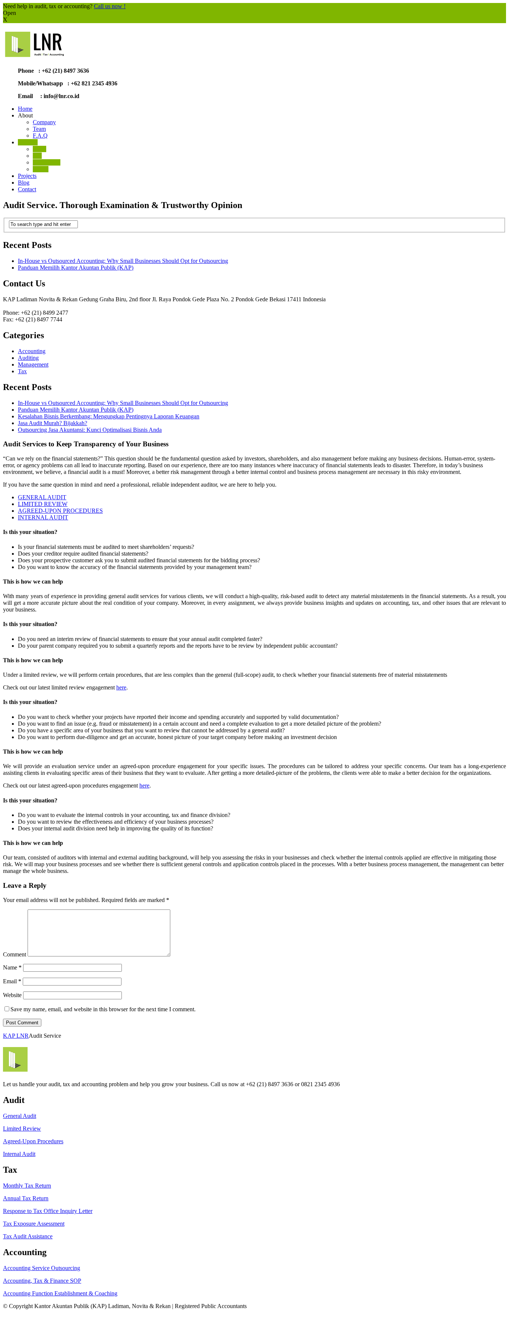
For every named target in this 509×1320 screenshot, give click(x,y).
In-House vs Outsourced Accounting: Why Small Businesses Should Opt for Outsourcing (123, 261)
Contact (27, 189)
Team (39, 129)
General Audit (19, 1116)
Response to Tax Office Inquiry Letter (47, 1211)
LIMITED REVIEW (42, 504)
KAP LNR (16, 1036)
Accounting (46, 162)
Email (12, 981)
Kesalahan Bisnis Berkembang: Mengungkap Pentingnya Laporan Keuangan (108, 416)
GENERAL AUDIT (42, 497)
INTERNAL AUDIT (43, 517)
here (121, 687)
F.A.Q (40, 135)
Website (12, 995)
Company (44, 122)
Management (33, 364)
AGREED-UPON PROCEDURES (60, 510)
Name (12, 967)
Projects (27, 176)
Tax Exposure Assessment (33, 1223)
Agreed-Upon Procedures (33, 1141)
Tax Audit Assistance (28, 1236)
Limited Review (22, 1128)
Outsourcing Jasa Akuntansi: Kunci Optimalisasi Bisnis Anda (90, 430)
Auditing (28, 358)
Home (25, 109)
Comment (14, 954)
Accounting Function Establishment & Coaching (60, 1293)
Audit (39, 149)
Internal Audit (19, 1154)
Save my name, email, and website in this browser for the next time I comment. (103, 1009)
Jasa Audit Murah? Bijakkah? (52, 423)
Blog (23, 182)
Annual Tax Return (25, 1198)
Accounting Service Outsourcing (41, 1268)
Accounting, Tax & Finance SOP (42, 1280)
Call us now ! (110, 6)
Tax (37, 156)
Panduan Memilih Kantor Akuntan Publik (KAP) (75, 267)
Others (40, 169)
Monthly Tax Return (27, 1185)
